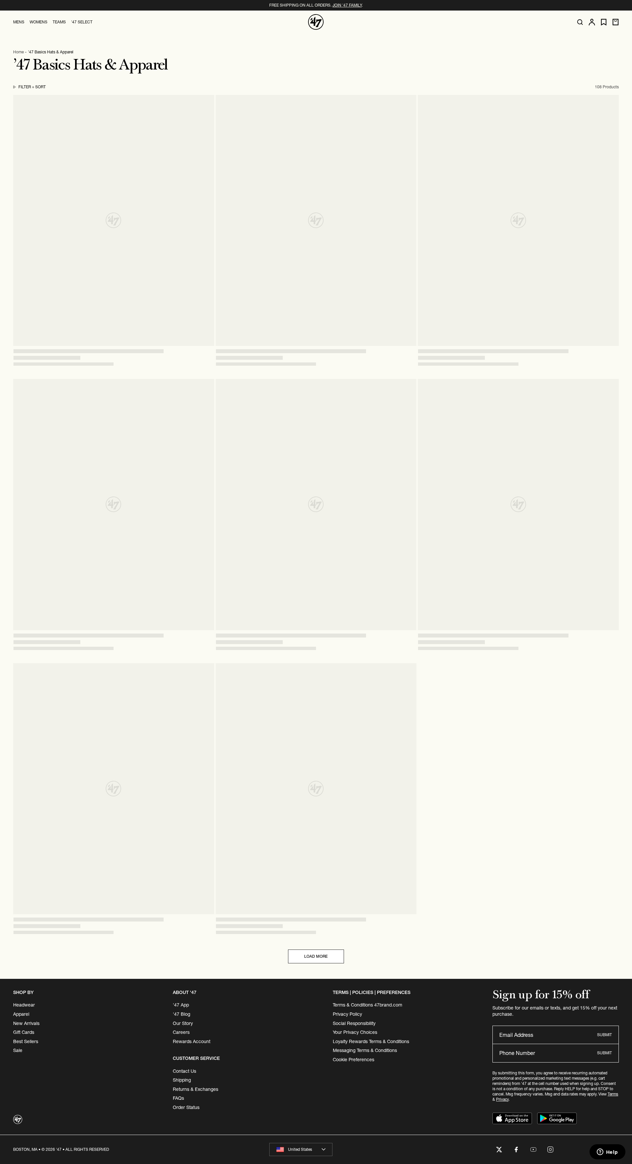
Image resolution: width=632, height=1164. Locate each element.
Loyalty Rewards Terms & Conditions (371, 1041)
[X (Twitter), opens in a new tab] (499, 1149)
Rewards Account (191, 1041)
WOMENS (38, 21)
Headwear (24, 1005)
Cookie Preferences (353, 1060)
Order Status (186, 1107)
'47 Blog (181, 1014)
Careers (181, 1032)
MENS (18, 21)
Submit (604, 1034)
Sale (17, 1050)
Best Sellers (25, 1041)
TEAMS (59, 21)
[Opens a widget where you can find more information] (607, 1152)
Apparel (21, 1014)
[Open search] (580, 22)
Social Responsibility (354, 1023)
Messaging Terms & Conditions (365, 1050)
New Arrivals (26, 1023)
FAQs (178, 1098)
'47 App (181, 1005)
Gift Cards (23, 1032)
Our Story (183, 1023)
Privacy (502, 1099)
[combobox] (300, 1149)
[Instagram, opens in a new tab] (550, 1149)
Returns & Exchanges (195, 1089)
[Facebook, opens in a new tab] (516, 1149)
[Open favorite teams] (603, 22)
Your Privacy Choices (355, 1032)
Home (18, 51)
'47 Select (81, 21)
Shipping (182, 1080)
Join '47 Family (347, 5)
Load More (316, 956)
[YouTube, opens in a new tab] (533, 1149)
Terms (613, 1094)
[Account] (592, 22)
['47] (316, 22)
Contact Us (184, 1071)
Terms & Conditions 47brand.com (367, 1005)
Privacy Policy (347, 1014)
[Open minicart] (615, 22)
